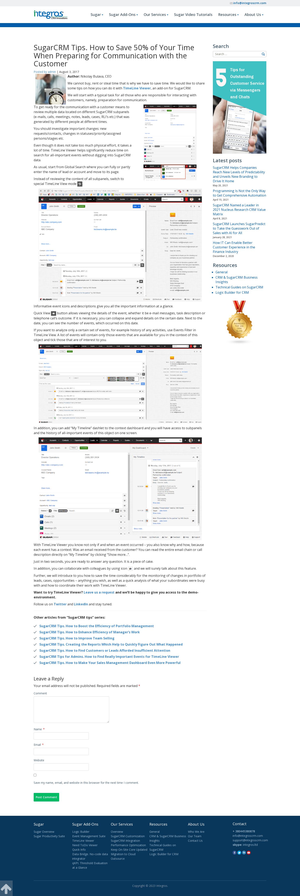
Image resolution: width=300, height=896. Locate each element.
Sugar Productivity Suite (49, 836)
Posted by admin (45, 72)
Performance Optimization (128, 845)
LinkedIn (81, 604)
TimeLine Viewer (137, 88)
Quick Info (79, 850)
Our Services (155, 14)
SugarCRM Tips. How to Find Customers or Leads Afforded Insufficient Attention (104, 650)
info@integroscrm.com (249, 3)
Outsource (118, 858)
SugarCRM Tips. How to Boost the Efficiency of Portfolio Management (96, 626)
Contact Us (195, 841)
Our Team (194, 836)
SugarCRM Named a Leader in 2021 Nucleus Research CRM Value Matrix (239, 209)
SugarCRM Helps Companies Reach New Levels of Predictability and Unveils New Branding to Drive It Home (239, 174)
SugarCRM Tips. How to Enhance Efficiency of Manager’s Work (89, 632)
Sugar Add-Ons (122, 14)
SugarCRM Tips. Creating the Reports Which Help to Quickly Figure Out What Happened (111, 644)
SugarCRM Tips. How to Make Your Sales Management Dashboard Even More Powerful (110, 662)
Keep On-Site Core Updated (129, 850)
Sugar (96, 14)
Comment (40, 693)
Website (39, 760)
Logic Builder (80, 832)
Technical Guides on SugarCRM (239, 287)
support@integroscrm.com (250, 840)
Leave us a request (99, 592)
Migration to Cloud (123, 854)
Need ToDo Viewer (85, 845)
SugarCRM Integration (125, 841)
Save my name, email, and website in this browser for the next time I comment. (86, 783)
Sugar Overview (44, 832)
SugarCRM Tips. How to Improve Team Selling (76, 638)
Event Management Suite (89, 836)
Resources (227, 14)
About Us (252, 14)
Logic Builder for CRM (232, 292)
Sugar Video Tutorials (193, 14)
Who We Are (196, 832)
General (222, 272)
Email (39, 745)
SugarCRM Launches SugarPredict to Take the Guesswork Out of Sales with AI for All (239, 228)
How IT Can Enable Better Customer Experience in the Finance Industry (234, 247)
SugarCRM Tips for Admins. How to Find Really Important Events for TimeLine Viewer (109, 656)
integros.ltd (250, 845)
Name (39, 729)
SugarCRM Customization (128, 836)
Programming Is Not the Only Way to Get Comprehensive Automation (239, 193)
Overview (117, 832)
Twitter (60, 604)
